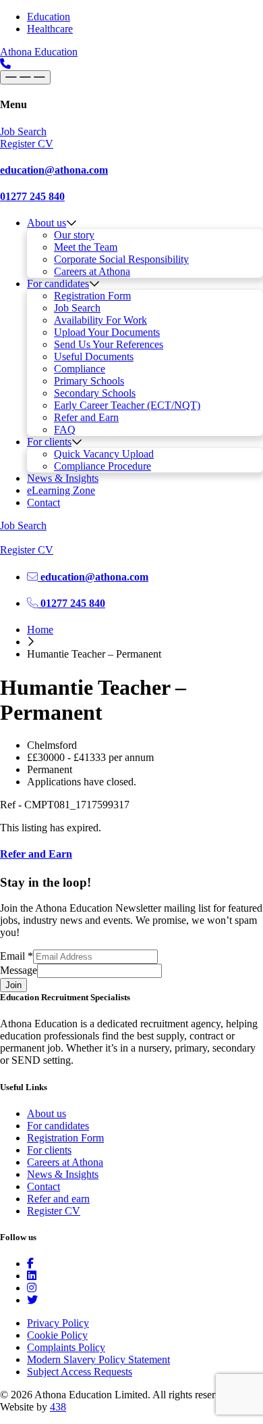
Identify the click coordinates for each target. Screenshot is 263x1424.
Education (48, 16)
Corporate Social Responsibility (121, 259)
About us (46, 222)
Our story (74, 235)
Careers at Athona (92, 271)
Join (13, 985)
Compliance (79, 368)
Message (18, 970)
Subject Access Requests (79, 1371)
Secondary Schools (95, 393)
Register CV (53, 1211)
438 (58, 1407)
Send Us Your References (108, 344)
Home (40, 629)
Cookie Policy (57, 1335)
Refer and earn (58, 1198)
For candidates (58, 283)
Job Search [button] (23, 131)
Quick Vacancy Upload (104, 454)
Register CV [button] (26, 143)
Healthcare (50, 28)
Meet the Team (85, 247)
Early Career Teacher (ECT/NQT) (127, 405)
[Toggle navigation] (25, 77)
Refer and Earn (86, 417)
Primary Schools (89, 381)
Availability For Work (100, 320)
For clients (49, 441)
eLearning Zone (61, 490)
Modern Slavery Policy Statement (98, 1359)
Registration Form (92, 295)
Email (16, 956)
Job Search (77, 308)
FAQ (65, 429)
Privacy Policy (58, 1323)
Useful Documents (94, 356)
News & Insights (62, 478)
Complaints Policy (66, 1347)
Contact (43, 502)
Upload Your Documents (107, 332)
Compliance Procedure (102, 466)
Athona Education (39, 51)
